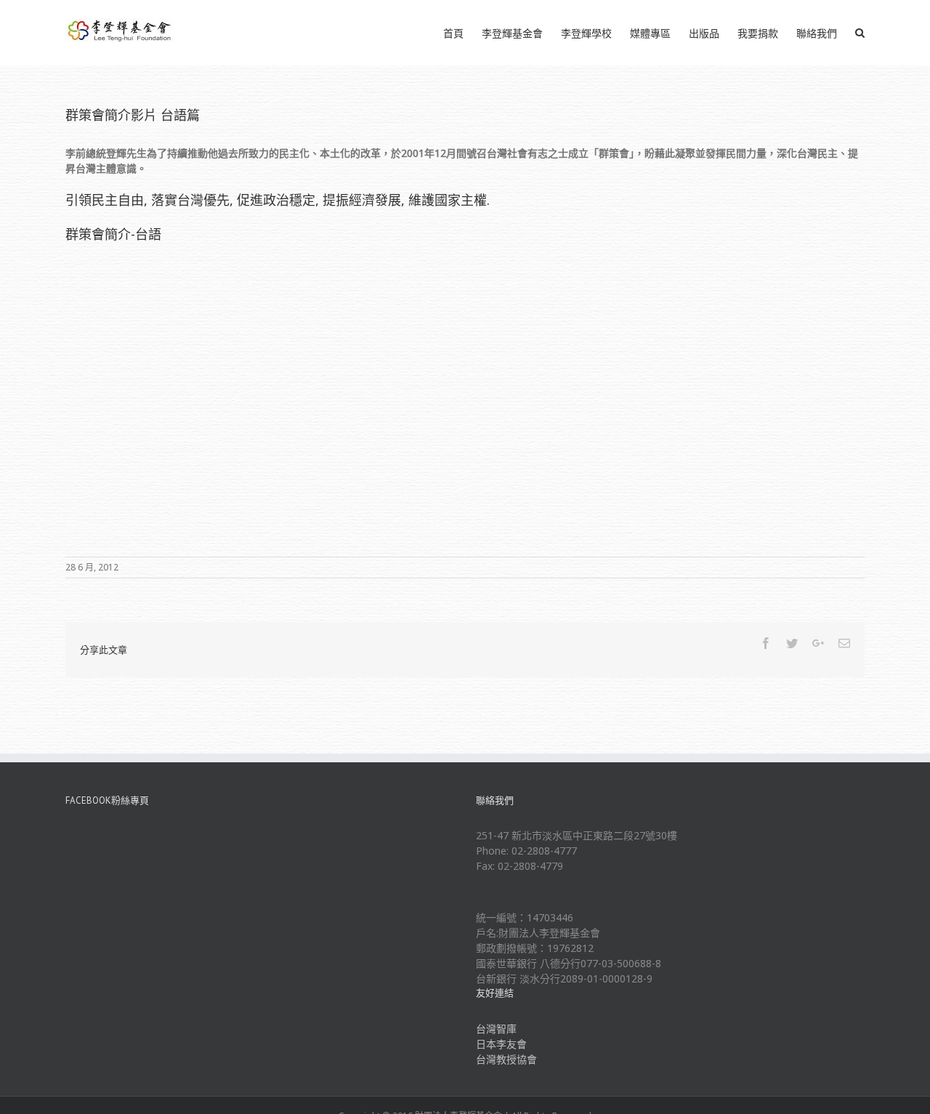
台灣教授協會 (506, 1059)
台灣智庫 (496, 1029)
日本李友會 (501, 1044)
